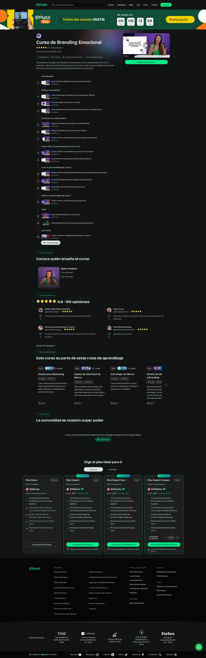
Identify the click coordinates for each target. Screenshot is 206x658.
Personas (93, 469)
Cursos (111, 5)
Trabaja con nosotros (139, 589)
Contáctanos (162, 576)
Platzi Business (136, 572)
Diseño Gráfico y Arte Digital (100, 593)
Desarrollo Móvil (60, 593)
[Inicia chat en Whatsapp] (199, 647)
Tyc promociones (164, 595)
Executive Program (138, 584)
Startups (92, 609)
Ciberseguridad (60, 582)
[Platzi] (41, 5)
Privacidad (161, 591)
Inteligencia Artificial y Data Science (103, 577)
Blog (131, 5)
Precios (155, 5)
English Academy (95, 572)
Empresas (121, 5)
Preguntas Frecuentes (166, 572)
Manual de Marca (137, 603)
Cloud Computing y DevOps (65, 614)
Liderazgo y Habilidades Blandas (102, 582)
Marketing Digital (60, 577)
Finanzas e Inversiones (62, 609)
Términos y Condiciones (167, 586)
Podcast (133, 593)
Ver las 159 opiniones (45, 345)
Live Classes (135, 576)
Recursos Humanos (96, 603)
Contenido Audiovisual (98, 588)
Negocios (93, 598)
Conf (146, 5)
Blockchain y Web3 (61, 603)
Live (138, 5)
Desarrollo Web (60, 572)
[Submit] (53, 5)
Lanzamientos (136, 580)
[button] (103, 19)
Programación (60, 598)
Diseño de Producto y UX (64, 588)
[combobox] (77, 4)
